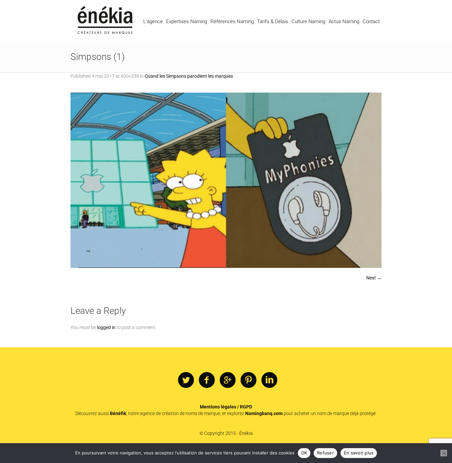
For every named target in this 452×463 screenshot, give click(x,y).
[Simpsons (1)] (226, 180)
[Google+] (227, 380)
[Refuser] (443, 453)
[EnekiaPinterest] (248, 380)
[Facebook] (207, 380)
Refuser (325, 452)
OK (304, 452)
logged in (106, 327)
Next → (374, 277)
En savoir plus (359, 452)
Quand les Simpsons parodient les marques (189, 76)
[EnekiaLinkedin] (269, 380)
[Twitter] (186, 380)
